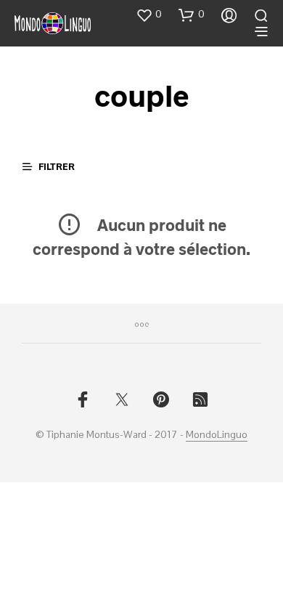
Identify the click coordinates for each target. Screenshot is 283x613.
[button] (149, 14)
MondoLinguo (216, 435)
